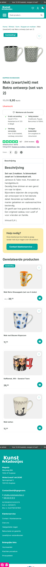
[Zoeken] (41, 15)
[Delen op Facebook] (11, 152)
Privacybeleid (7, 556)
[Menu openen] (4, 15)
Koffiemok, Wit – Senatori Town (17, 379)
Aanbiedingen (31, 147)
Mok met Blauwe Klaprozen (15, 335)
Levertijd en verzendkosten (12, 535)
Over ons (5, 523)
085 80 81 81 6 (9, 498)
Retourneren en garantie (11, 531)
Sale (38, 147)
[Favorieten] (32, 8)
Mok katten (8, 422)
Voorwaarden (7, 547)
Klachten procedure (9, 551)
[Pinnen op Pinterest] (21, 152)
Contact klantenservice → (22, 247)
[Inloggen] (37, 8)
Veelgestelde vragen (10, 527)
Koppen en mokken (19, 147)
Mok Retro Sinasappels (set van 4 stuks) (20, 292)
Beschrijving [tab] (10, 161)
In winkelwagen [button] (39, 298)
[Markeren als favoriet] (39, 36)
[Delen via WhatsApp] (16, 152)
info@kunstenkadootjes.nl (14, 495)
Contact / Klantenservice (11, 518)
